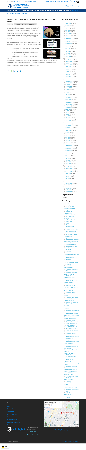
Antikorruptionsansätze (70, 205)
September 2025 (68, 43)
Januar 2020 (68, 163)
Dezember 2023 (68, 81)
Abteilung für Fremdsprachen (72, 354)
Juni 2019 (67, 175)
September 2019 (68, 171)
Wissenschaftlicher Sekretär (71, 246)
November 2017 (68, 188)
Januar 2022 (68, 120)
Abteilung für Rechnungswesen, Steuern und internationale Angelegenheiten (70, 369)
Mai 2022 (67, 114)
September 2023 (68, 86)
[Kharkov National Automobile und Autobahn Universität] (18, 5)
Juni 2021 (67, 134)
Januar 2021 (68, 142)
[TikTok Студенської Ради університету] (78, 6)
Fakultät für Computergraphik (72, 322)
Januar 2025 (68, 56)
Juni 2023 (67, 91)
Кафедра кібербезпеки (71, 328)
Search (70, 0)
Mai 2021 (67, 135)
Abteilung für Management (71, 366)
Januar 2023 (68, 99)
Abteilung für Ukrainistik (71, 292)
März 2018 (67, 185)
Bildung (8, 406)
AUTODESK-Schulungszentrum (72, 229)
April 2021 (67, 137)
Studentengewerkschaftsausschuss (71, 254)
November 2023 (68, 82)
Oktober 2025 (68, 41)
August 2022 (68, 109)
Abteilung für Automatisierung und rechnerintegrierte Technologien (71, 338)
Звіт (65, 197)
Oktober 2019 (68, 170)
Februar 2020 (68, 161)
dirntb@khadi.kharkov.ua (32, 1)
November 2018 (68, 183)
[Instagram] (69, 6)
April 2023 (67, 94)
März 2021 (67, 138)
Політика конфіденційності (68, 441)
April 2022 (67, 115)
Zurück (10, 68)
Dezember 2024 (68, 59)
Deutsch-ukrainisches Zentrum (72, 233)
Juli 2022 (67, 110)
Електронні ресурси (39, 10)
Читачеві (24, 10)
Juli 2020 (67, 153)
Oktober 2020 (68, 148)
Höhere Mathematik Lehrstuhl (72, 376)
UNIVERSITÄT (68, 203)
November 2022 (68, 104)
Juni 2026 (67, 27)
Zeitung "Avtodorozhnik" (12, 414)
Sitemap (66, 1)
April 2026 (67, 30)
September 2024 (68, 64)
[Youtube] (72, 6)
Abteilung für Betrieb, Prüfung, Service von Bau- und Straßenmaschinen (71, 343)
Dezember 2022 (68, 102)
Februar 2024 (68, 76)
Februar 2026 (68, 33)
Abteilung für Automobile (71, 257)
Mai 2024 (67, 71)
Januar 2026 (68, 35)
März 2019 (67, 180)
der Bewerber (68, 251)
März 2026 (67, 31)
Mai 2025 (67, 50)
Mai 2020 (67, 157)
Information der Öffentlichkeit (57, 1)
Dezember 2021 (68, 124)
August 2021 (68, 130)
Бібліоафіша (62, 10)
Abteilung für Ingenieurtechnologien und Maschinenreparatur (69, 277)
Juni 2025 (67, 48)
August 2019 (68, 173)
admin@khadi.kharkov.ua (33, 434)
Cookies (76, 441)
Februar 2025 (68, 55)
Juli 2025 (67, 46)
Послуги (68, 10)
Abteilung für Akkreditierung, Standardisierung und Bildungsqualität (70, 236)
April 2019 (67, 178)
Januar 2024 (68, 78)
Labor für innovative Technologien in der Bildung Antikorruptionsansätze (69, 208)
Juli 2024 (67, 68)
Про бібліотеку (17, 10)
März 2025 (67, 53)
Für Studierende (69, 221)
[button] (8, 71)
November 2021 (68, 125)
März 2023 (67, 96)
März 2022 (67, 117)
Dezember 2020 (68, 145)
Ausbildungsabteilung (70, 247)
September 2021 (68, 129)
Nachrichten (75, 10)
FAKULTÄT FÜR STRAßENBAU (72, 302)
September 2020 (68, 150)
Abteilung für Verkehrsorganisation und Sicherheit (69, 382)
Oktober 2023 (68, 84)
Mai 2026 (67, 28)
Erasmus (67, 223)
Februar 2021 (68, 140)
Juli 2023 (67, 89)
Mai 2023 (67, 92)
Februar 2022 (68, 119)
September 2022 (68, 107)
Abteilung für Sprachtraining (72, 297)
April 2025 (67, 51)
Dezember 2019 (68, 166)
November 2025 (68, 40)
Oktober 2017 (68, 189)
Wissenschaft (68, 249)
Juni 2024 (67, 69)
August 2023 (68, 87)
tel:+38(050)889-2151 (17, 1)
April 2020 (67, 158)
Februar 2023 (68, 97)
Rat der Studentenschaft (71, 231)
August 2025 (68, 45)
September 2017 (68, 191)
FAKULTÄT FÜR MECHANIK (71, 326)
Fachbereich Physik (70, 284)
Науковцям (30, 10)
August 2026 (68, 23)
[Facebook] (67, 6)
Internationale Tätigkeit (12, 419)
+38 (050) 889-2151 (31, 431)
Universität (47, 1)
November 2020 (68, 147)
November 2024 (68, 61)
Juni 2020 (67, 155)
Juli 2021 (67, 132)
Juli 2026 (67, 25)
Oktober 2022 (68, 106)
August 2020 (68, 152)
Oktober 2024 (68, 63)
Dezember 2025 (68, 38)
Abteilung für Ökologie (70, 320)
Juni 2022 (67, 112)
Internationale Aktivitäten (71, 224)
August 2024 (68, 66)
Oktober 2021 (68, 127)
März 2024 (67, 74)
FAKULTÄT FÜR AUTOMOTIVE (72, 256)
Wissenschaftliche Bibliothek (72, 215)
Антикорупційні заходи (12, 416)
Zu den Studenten (10, 411)
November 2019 (68, 168)
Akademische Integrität (70, 219)
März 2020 (67, 160)
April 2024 (67, 73)
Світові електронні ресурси (51, 10)
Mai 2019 (67, 176)
